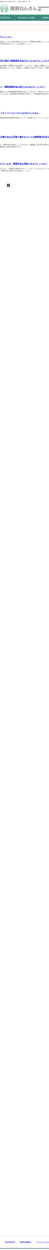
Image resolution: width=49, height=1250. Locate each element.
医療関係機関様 (25, 1242)
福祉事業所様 (10, 1242)
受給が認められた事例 (26, 17)
